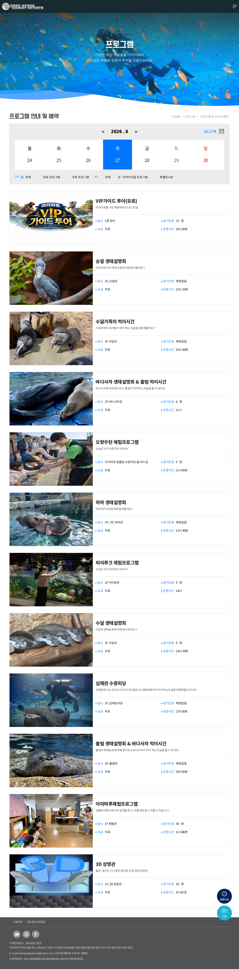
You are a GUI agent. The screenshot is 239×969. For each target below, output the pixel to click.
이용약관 (17, 922)
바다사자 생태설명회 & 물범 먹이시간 (131, 382)
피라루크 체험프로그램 (117, 563)
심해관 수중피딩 (111, 683)
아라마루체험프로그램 (117, 804)
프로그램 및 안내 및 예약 (214, 116)
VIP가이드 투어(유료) (116, 201)
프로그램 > (191, 116)
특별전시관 (166, 177)
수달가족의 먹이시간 (115, 321)
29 (176, 160)
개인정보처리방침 (36, 922)
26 (88, 160)
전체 (28, 177)
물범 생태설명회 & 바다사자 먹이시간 (131, 744)
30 (205, 160)
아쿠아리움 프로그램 (135, 177)
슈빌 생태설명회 (111, 261)
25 (58, 160)
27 (117, 160)
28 (147, 160)
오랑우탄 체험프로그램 (117, 442)
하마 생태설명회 (111, 502)
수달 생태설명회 (111, 623)
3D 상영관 (105, 864)
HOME (176, 116)
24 (29, 160)
